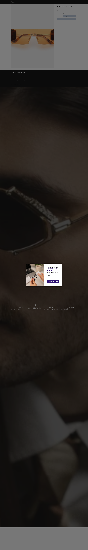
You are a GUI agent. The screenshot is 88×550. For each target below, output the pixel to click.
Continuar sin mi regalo (53, 283)
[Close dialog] (61, 264)
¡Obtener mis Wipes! (53, 281)
